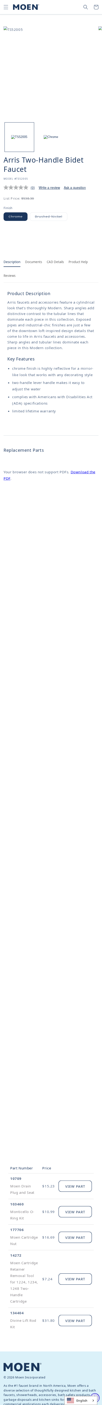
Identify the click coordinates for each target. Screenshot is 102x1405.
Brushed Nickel (51, 217)
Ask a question (75, 187)
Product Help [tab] (78, 262)
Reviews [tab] (9, 276)
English (82, 1400)
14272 (16, 1255)
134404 (17, 1312)
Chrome (18, 217)
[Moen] (23, 1367)
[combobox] (80, 1400)
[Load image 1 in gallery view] (19, 137)
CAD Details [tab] (55, 262)
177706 (17, 1229)
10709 (16, 1178)
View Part (75, 1186)
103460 (17, 1204)
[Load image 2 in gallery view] (50, 137)
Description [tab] (12, 262)
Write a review (49, 187)
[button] (6, 7)
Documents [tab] (33, 262)
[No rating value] (17, 187)
